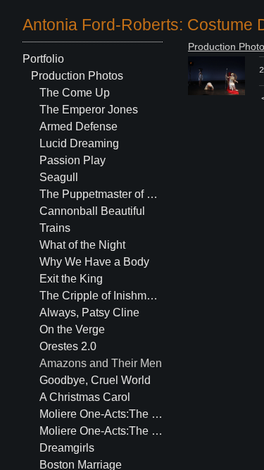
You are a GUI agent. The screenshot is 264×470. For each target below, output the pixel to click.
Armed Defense (78, 126)
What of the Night (82, 245)
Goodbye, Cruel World (95, 380)
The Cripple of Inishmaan (101, 296)
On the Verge (72, 329)
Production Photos (77, 76)
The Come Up (74, 93)
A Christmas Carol (84, 397)
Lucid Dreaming (79, 143)
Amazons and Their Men (100, 363)
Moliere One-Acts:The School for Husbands (101, 414)
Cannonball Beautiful (92, 211)
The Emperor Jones (88, 110)
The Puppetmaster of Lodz (101, 194)
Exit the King (71, 279)
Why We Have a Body (94, 262)
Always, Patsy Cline (89, 313)
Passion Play (72, 160)
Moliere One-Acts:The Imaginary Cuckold (101, 431)
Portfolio (43, 59)
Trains (54, 228)
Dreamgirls (66, 448)
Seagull (58, 177)
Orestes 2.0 (67, 346)
